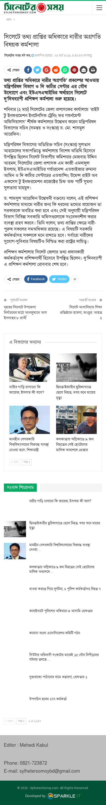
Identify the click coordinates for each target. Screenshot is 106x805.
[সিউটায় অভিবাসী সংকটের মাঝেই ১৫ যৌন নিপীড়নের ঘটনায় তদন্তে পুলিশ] (15, 661)
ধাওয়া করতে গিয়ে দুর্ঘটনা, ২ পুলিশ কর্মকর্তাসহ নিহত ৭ (65, 588)
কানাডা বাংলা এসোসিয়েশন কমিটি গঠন (54, 633)
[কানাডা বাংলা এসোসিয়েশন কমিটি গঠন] (15, 639)
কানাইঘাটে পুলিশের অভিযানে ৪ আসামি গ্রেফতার (61, 611)
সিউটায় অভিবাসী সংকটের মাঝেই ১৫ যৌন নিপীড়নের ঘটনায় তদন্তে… (64, 657)
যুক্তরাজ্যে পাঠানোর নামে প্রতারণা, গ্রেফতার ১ (58, 677)
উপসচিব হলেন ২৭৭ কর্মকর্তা (48, 699)
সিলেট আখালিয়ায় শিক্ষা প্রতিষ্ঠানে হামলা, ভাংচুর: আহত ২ (81, 312)
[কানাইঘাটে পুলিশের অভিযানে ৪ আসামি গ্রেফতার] (15, 617)
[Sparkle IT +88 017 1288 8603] (64, 796)
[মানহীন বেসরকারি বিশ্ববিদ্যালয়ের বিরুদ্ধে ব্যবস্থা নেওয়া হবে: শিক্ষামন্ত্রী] (29, 420)
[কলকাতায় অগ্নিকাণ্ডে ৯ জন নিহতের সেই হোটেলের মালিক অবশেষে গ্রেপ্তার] (76, 420)
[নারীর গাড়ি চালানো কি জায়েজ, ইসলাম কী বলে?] (29, 367)
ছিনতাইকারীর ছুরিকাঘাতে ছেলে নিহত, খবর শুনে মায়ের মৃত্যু (64, 525)
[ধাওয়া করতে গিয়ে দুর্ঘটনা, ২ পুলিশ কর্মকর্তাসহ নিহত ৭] (15, 595)
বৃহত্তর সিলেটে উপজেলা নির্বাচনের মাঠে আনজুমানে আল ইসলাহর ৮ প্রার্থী (25, 312)
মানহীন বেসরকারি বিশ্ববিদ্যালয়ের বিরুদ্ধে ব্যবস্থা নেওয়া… (59, 547)
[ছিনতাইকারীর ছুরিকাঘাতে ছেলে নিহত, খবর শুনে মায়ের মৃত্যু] (76, 367)
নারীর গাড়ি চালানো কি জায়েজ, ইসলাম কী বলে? (60, 501)
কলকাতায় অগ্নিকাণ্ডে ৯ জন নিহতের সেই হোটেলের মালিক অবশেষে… (61, 569)
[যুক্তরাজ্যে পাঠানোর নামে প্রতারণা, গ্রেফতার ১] (15, 683)
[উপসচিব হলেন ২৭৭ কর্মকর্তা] (15, 705)
